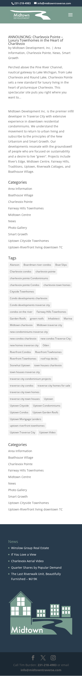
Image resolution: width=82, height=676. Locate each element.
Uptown (48, 399)
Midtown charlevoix (21, 325)
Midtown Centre (19, 215)
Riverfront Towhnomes (48, 352)
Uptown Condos (19, 412)
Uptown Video (47, 432)
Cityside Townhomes (22, 291)
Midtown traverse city (49, 325)
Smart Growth (18, 234)
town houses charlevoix (48, 365)
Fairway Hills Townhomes (26, 208)
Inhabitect (54, 318)
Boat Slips (61, 265)
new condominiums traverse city (29, 332)
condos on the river (21, 312)
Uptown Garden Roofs (45, 412)
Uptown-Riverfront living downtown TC (35, 247)
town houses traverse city (25, 372)
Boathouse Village (20, 195)
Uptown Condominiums (46, 405)
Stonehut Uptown (20, 365)
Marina (68, 318)
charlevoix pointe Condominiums (29, 278)
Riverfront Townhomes (23, 358)
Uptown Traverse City (22, 432)
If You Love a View (23, 554)
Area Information (20, 189)
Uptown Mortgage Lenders (25, 419)
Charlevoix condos (20, 271)
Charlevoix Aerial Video (27, 561)
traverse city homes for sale (54, 385)
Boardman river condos (37, 265)
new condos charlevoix (23, 338)
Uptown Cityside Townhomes (28, 241)
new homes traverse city (24, 345)
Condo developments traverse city (30, 305)
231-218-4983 (47, 665)
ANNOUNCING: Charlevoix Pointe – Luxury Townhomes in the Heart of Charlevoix (35, 40)
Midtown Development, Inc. (31, 48)
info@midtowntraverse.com (41, 670)
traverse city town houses (25, 399)
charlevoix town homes (57, 285)
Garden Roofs (18, 318)
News (56, 53)
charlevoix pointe (46, 271)
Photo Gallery (17, 228)
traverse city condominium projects (30, 379)
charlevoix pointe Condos (24, 285)
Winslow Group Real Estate (30, 548)
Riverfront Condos (20, 352)
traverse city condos (21, 385)
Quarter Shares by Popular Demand (36, 568)
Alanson (14, 265)
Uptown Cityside (19, 405)
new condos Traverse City (56, 338)
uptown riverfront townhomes (27, 425)
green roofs (37, 318)
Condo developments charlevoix (28, 298)
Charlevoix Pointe (38, 53)
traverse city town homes (24, 392)
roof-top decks (49, 358)
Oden (46, 345)
